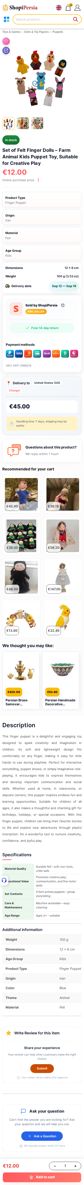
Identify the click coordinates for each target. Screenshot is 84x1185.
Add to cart (45, 1177)
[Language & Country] (59, 7)
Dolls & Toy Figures (36, 32)
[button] (77, 7)
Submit (42, 1068)
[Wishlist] (6, 41)
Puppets (57, 32)
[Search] (75, 19)
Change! (14, 390)
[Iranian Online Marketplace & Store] (22, 7)
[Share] (6, 50)
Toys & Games (11, 32)
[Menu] (6, 19)
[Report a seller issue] (63, 305)
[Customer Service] (4, 880)
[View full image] (42, 74)
